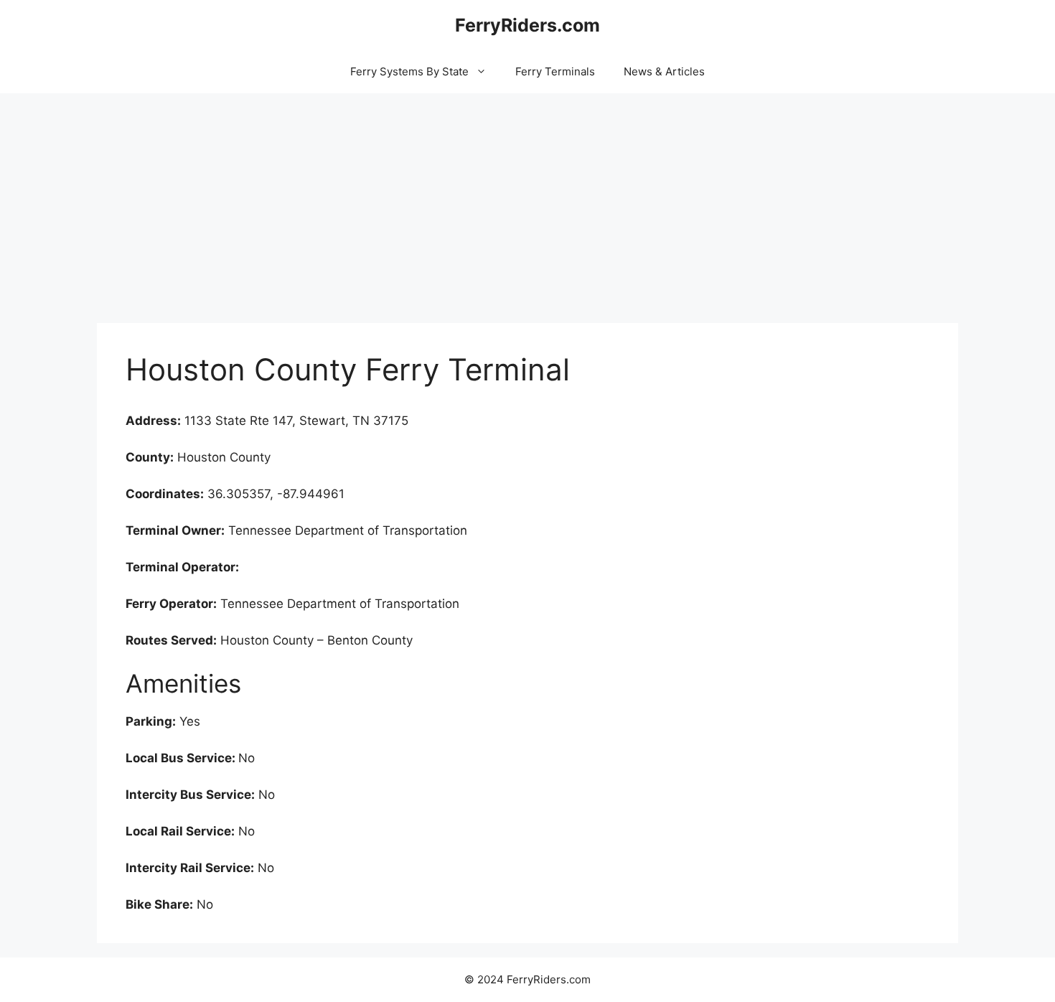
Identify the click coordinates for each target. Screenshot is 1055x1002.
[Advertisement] (527, 200)
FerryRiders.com (527, 25)
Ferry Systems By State (409, 71)
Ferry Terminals (555, 71)
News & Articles (664, 71)
